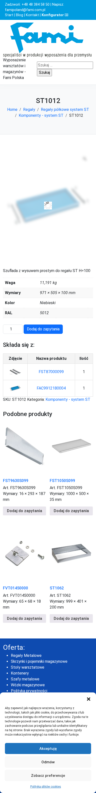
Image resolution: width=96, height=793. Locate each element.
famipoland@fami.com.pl (25, 10)
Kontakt (32, 15)
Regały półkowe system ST (65, 109)
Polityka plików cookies (45, 786)
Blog (19, 15)
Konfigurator (53, 15)
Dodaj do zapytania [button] (24, 510)
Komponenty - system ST (41, 115)
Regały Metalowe (26, 655)
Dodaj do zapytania (43, 329)
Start (9, 15)
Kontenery (20, 673)
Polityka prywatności (29, 691)
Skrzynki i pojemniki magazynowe (39, 661)
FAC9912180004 (51, 388)
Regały (29, 109)
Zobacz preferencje (48, 775)
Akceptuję (48, 748)
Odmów (48, 762)
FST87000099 (51, 371)
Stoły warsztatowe (27, 667)
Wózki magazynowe (28, 685)
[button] (88, 698)
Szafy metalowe (25, 679)
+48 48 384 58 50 (35, 4)
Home (12, 109)
